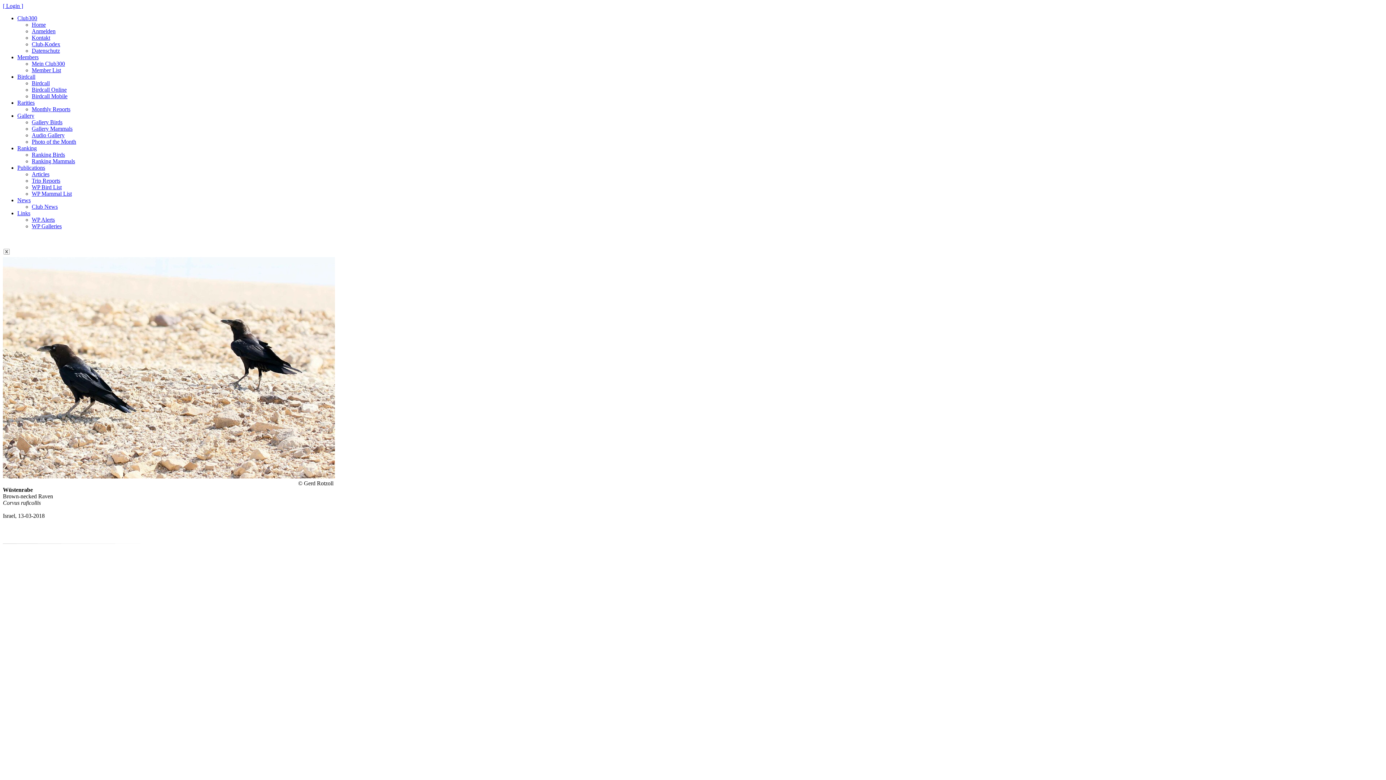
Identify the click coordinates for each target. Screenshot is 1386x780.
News (24, 200)
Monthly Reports (51, 109)
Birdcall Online (49, 90)
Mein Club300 (48, 64)
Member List (46, 70)
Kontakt (41, 38)
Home (39, 25)
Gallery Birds (47, 122)
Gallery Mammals (52, 129)
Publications (31, 168)
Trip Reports (46, 181)
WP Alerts (43, 220)
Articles (40, 174)
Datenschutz (46, 51)
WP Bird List (47, 187)
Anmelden (44, 31)
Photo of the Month (54, 142)
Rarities (26, 103)
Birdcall (26, 77)
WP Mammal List (52, 194)
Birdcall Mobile (49, 96)
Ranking (27, 148)
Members (28, 57)
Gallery (25, 116)
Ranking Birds (48, 155)
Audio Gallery (48, 135)
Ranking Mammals (53, 161)
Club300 (27, 18)
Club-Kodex (46, 44)
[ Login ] (13, 6)
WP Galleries (47, 226)
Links (23, 213)
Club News (45, 207)
